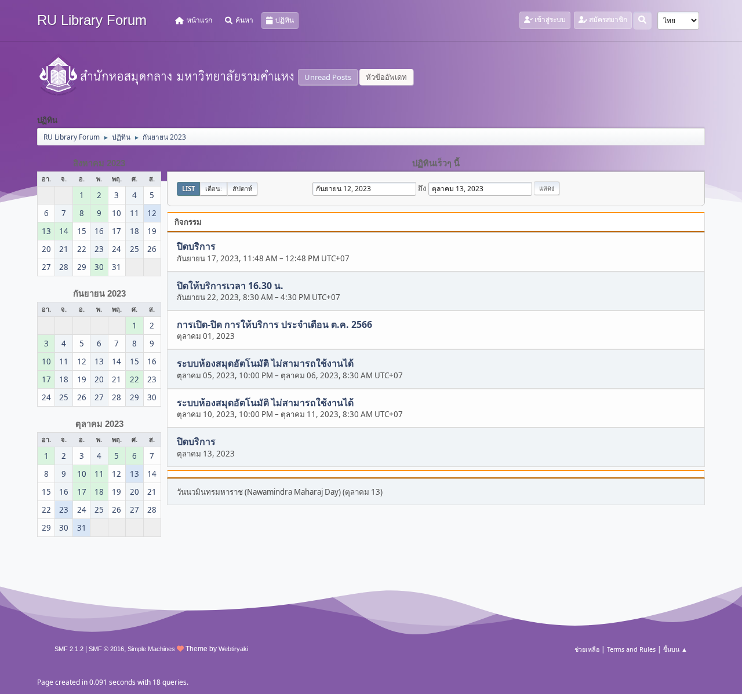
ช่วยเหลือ (586, 649)
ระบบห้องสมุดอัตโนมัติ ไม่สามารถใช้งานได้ (265, 363)
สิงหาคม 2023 (99, 163)
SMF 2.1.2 (68, 648)
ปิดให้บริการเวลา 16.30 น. (230, 285)
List (188, 188)
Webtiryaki (233, 648)
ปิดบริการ (196, 246)
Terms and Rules (631, 649)
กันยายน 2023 (99, 293)
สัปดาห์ (242, 188)
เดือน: (213, 188)
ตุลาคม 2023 (99, 424)
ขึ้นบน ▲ (675, 649)
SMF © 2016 (106, 648)
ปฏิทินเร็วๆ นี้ (436, 163)
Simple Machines (151, 648)
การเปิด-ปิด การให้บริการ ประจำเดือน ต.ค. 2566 (274, 324)
